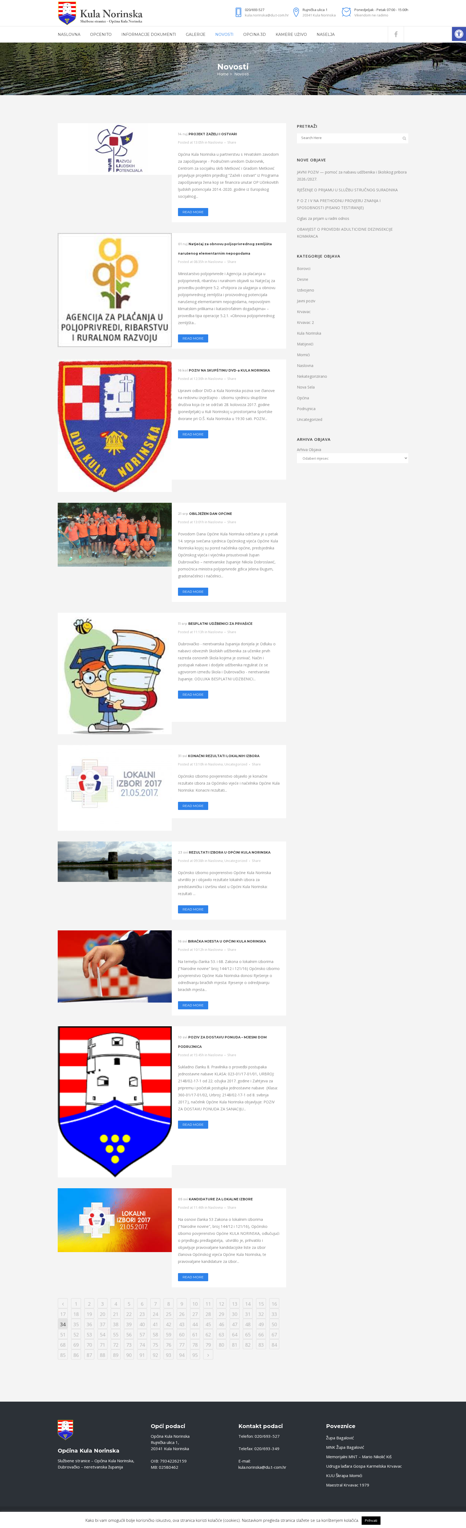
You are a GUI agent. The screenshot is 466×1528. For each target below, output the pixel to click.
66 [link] (261, 1334)
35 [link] (76, 1324)
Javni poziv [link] (306, 300)
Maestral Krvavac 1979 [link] (347, 1485)
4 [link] (115, 1304)
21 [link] (115, 1314)
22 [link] (129, 1314)
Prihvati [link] (371, 1520)
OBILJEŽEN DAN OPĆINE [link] (210, 514)
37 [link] (102, 1324)
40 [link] (142, 1324)
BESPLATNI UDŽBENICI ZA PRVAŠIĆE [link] (220, 624)
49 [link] (261, 1324)
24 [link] (155, 1314)
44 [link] (195, 1324)
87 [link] (89, 1355)
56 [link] (129, 1334)
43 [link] (181, 1324)
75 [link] (155, 1345)
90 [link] (129, 1355)
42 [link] (168, 1324)
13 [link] (234, 1304)
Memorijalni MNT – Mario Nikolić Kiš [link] (359, 1456)
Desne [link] (302, 279)
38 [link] (115, 1324)
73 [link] (129, 1345)
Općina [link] (303, 397)
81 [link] (234, 1345)
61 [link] (195, 1334)
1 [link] (76, 1304)
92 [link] (155, 1355)
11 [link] (208, 1304)
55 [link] (115, 1334)
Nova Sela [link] (306, 387)
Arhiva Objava (309, 449)
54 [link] (102, 1334)
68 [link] (63, 1345)
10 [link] (195, 1304)
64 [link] (234, 1334)
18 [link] (76, 1314)
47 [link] (234, 1324)
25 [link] (168, 1314)
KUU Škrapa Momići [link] (344, 1475)
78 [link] (195, 1345)
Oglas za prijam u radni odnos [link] (323, 218)
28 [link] (208, 1314)
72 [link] (115, 1345)
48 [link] (248, 1324)
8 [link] (168, 1304)
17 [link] (63, 1314)
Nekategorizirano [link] (312, 376)
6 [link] (142, 1304)
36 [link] (89, 1324)
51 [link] (63, 1334)
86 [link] (76, 1355)
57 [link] (142, 1334)
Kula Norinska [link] (309, 333)
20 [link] (102, 1314)
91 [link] (142, 1355)
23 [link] (142, 1314)
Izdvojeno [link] (305, 290)
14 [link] (248, 1304)
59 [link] (168, 1334)
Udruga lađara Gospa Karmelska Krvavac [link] (364, 1466)
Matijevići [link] (305, 344)
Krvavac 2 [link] (305, 322)
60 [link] (181, 1334)
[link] (459, 34)
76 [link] (168, 1345)
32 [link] (261, 1314)
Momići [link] (303, 354)
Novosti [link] (241, 74)
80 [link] (221, 1345)
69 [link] (76, 1345)
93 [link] (168, 1355)
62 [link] (208, 1334)
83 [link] (261, 1345)
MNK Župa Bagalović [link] (345, 1447)
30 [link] (234, 1314)
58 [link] (155, 1334)
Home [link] (223, 74)
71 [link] (102, 1345)
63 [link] (221, 1334)
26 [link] (181, 1314)
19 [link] (89, 1314)
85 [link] (63, 1355)
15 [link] (261, 1304)
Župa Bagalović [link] (340, 1437)
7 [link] (155, 1304)
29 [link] (221, 1314)
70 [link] (89, 1345)
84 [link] (274, 1345)
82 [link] (248, 1345)
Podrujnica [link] (306, 408)
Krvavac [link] (304, 311)
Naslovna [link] (215, 142)
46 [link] (221, 1324)
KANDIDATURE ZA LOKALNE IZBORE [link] (221, 1199)
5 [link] (129, 1304)
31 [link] (248, 1314)
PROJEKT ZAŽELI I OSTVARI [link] (213, 134)
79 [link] (208, 1345)
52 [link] (76, 1334)
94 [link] (181, 1355)
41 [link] (155, 1324)
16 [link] (274, 1304)
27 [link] (195, 1314)
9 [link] (181, 1304)
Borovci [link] (303, 268)
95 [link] (195, 1355)
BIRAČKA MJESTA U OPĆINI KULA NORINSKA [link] (227, 941)
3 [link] (102, 1304)
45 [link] (208, 1324)
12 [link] (221, 1304)
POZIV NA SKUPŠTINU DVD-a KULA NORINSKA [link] (229, 370)
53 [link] (89, 1334)
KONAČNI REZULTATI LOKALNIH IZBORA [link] (223, 756)
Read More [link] (193, 212)
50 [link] (274, 1324)
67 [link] (274, 1334)
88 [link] (102, 1355)
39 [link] (129, 1324)
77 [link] (181, 1345)
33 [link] (274, 1314)
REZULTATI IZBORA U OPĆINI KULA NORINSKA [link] (229, 852)
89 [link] (115, 1355)
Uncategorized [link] (235, 764)
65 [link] (248, 1334)
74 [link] (142, 1345)
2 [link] (89, 1304)
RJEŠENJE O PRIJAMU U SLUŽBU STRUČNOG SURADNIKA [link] (347, 189)
